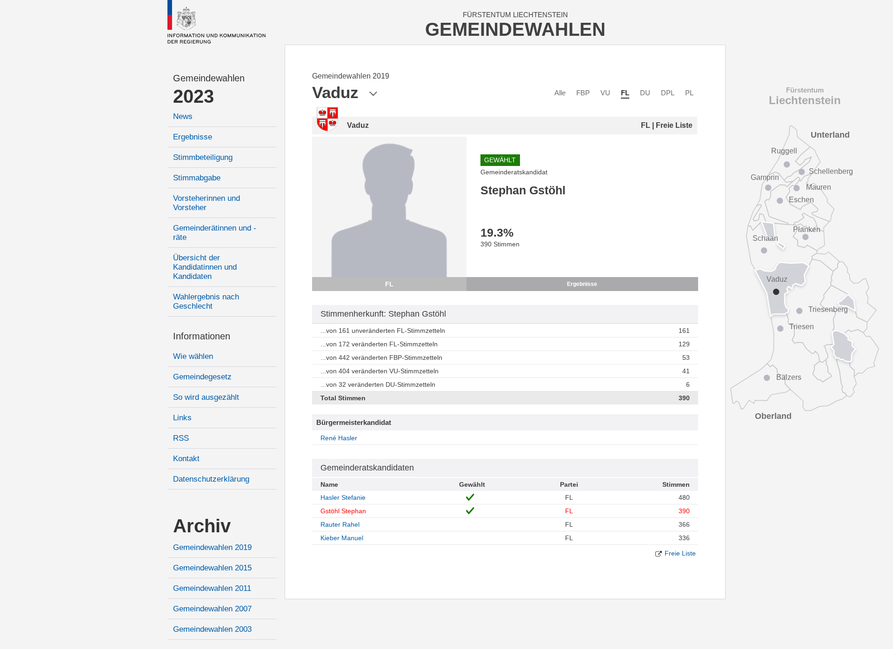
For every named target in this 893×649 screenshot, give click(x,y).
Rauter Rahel (340, 524)
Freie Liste (680, 553)
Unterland (830, 134)
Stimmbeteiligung (203, 157)
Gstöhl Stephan (343, 511)
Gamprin (765, 177)
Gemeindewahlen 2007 (212, 608)
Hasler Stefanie (343, 497)
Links (182, 417)
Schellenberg (831, 171)
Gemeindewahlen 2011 (212, 588)
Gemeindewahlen (209, 78)
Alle (560, 93)
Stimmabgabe (196, 177)
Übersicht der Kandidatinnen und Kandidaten (205, 267)
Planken (806, 229)
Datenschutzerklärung (211, 479)
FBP (583, 93)
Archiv (202, 526)
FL (625, 93)
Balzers (788, 377)
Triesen (801, 327)
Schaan (765, 238)
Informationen (201, 336)
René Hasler (338, 438)
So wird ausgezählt (206, 397)
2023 (193, 96)
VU (605, 93)
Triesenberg (828, 309)
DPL (667, 93)
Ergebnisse (192, 136)
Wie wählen (193, 356)
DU (645, 93)
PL (689, 93)
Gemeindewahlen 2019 (212, 547)
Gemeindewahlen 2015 (212, 567)
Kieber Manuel (341, 538)
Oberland (773, 416)
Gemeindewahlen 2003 (212, 629)
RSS (181, 438)
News (183, 116)
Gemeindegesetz (202, 376)
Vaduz (776, 279)
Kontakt (186, 458)
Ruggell (784, 151)
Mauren (818, 187)
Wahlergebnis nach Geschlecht (206, 301)
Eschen (801, 200)
